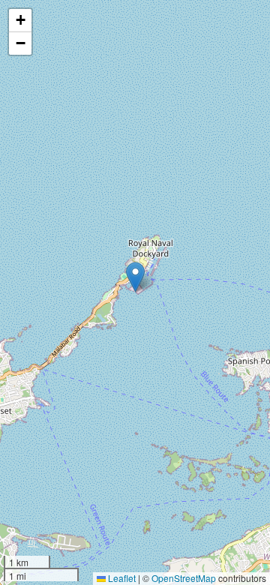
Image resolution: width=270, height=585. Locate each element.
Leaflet (121, 578)
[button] (135, 277)
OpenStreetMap (184, 578)
